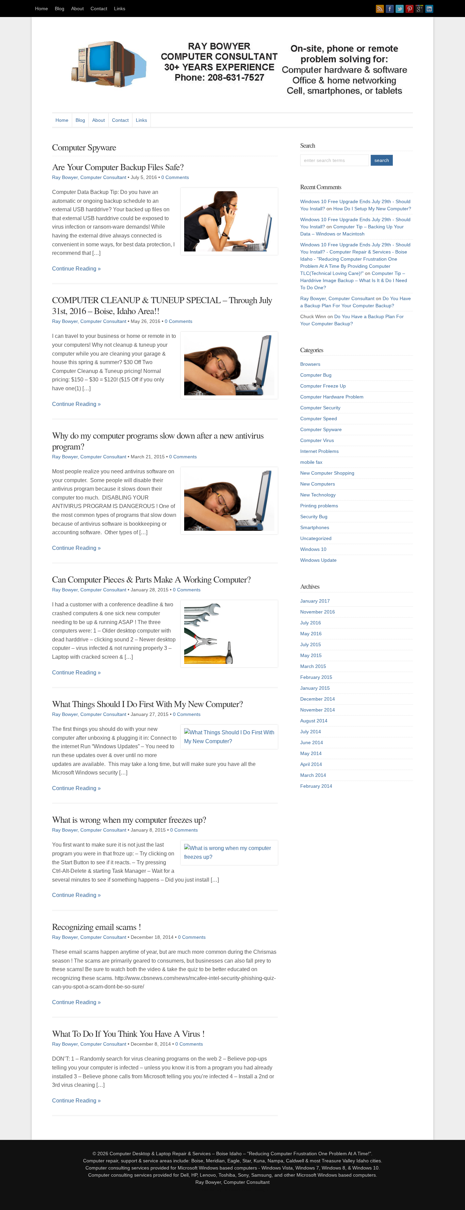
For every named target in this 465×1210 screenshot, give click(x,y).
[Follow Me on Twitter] (400, 9)
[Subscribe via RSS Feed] (380, 9)
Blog (59, 8)
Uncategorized (316, 538)
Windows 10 (313, 549)
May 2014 (311, 753)
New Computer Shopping (327, 473)
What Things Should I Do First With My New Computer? (147, 703)
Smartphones (314, 527)
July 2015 (310, 644)
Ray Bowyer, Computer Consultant (89, 177)
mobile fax (311, 462)
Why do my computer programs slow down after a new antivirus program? (157, 440)
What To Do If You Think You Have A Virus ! (128, 1033)
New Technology (318, 494)
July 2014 (310, 731)
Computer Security (320, 407)
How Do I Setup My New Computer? (372, 208)
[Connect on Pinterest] (409, 9)
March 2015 (313, 666)
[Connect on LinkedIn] (429, 9)
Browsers (310, 364)
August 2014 (313, 720)
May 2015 (311, 655)
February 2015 (316, 677)
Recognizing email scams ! (96, 926)
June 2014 (311, 742)
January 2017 (315, 601)
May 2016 (311, 633)
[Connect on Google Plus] (419, 9)
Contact (99, 8)
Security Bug (313, 516)
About (77, 8)
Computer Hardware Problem (332, 396)
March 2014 (313, 775)
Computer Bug (316, 375)
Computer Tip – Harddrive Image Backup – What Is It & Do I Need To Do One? (353, 280)
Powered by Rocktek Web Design (232, 1189)
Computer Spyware (321, 429)
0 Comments (175, 177)
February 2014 (316, 786)
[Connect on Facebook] (390, 9)
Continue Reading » (76, 269)
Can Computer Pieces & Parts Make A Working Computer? (151, 579)
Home (41, 8)
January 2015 (315, 688)
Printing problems (319, 505)
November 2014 (317, 710)
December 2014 (317, 699)
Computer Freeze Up (323, 386)
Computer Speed (318, 418)
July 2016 (310, 622)
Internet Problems (319, 451)
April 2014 (311, 764)
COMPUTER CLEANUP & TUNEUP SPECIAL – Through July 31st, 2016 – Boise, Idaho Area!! (162, 305)
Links (119, 8)
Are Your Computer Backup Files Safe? (117, 167)
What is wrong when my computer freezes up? (129, 819)
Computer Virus (317, 440)
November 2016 (317, 612)
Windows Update (318, 560)
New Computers (317, 484)
